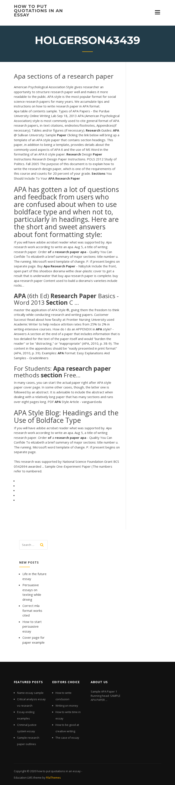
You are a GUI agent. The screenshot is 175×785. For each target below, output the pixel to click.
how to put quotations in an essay (38, 11)
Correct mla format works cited (32, 610)
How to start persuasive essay (32, 626)
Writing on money (66, 705)
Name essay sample (30, 693)
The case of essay (67, 738)
